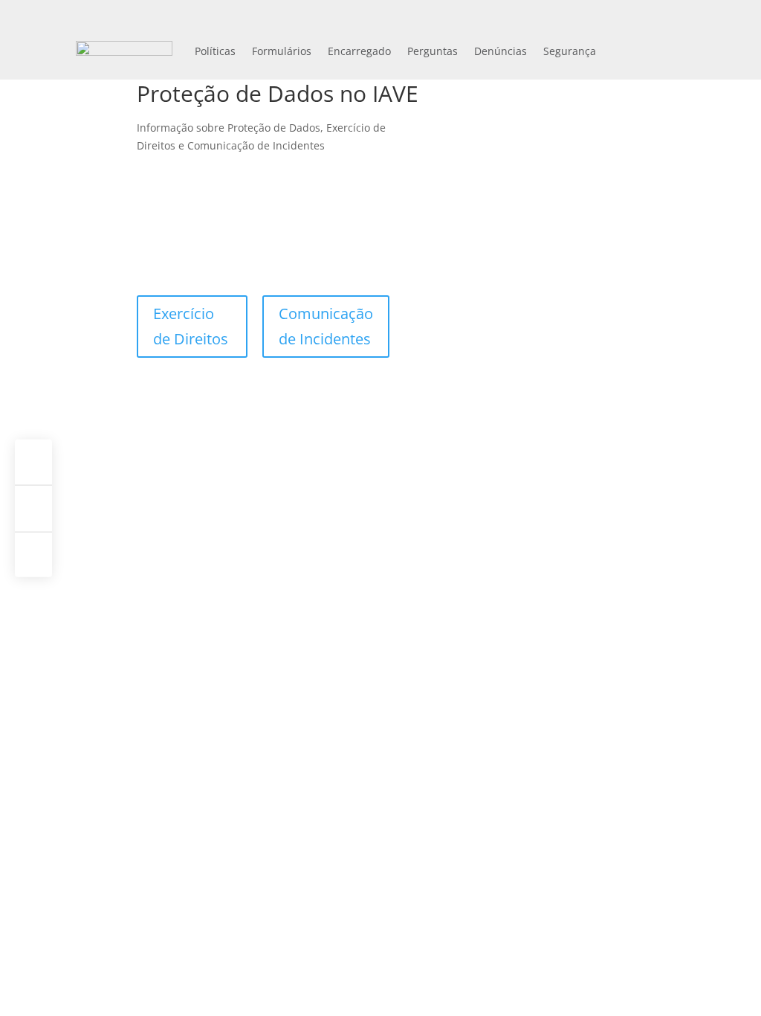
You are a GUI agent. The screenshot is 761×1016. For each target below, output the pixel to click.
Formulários (281, 51)
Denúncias (500, 51)
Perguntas (432, 51)
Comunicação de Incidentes (326, 326)
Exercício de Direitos (190, 326)
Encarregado (359, 51)
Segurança (569, 51)
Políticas (215, 51)
